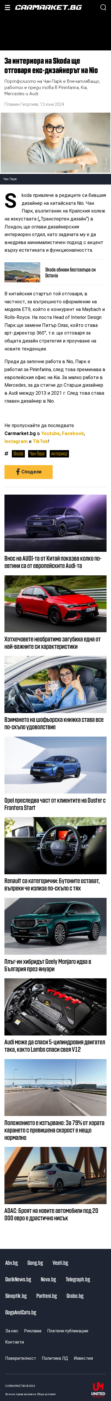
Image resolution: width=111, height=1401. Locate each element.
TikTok (40, 441)
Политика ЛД (55, 1358)
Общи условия (46, 1394)
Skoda (18, 453)
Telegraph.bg (78, 1279)
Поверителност (20, 1358)
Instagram (16, 441)
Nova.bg (48, 1279)
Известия (83, 1358)
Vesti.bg (60, 1262)
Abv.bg (11, 1262)
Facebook (73, 433)
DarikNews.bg (18, 1279)
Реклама (32, 1330)
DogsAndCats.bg (20, 1312)
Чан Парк (37, 453)
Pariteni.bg (46, 1295)
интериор (59, 453)
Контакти (14, 1342)
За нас (11, 1330)
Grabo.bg (75, 1295)
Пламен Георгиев (21, 104)
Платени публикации (67, 1330)
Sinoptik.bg (16, 1295)
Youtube (50, 433)
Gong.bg (35, 1262)
